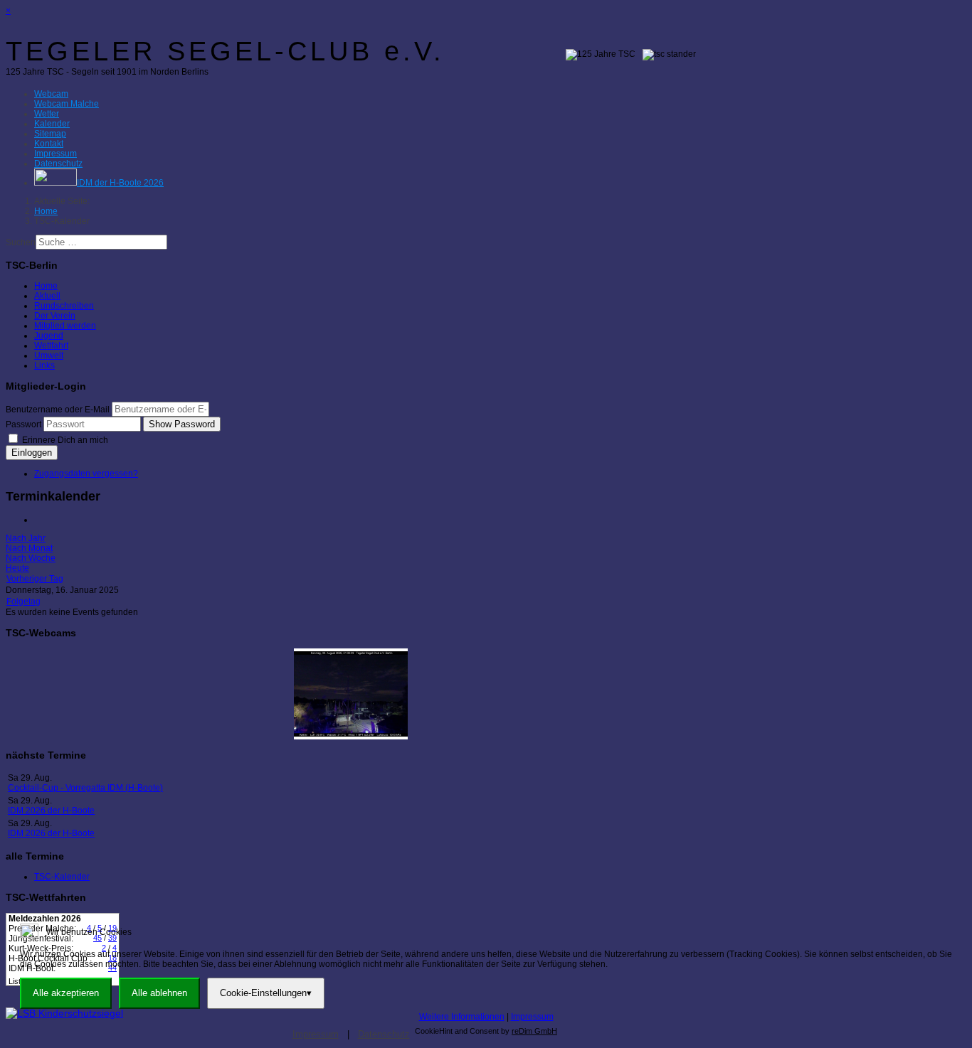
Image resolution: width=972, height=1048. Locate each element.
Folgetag (23, 601)
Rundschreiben (64, 306)
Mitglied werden (65, 326)
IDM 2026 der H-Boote (51, 811)
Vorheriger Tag (34, 579)
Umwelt (48, 355)
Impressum (532, 1017)
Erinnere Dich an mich (64, 440)
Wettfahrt (51, 346)
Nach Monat (29, 548)
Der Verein (54, 316)
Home (46, 286)
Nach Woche (31, 558)
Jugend (48, 336)
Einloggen (31, 452)
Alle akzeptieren (66, 993)
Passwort (23, 424)
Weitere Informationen (462, 1017)
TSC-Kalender (62, 877)
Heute (17, 568)
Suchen (21, 242)
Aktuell (47, 296)
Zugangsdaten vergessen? (86, 473)
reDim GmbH (534, 1031)
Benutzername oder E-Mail (58, 410)
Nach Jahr (26, 538)
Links (44, 365)
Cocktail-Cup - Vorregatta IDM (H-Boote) (85, 788)
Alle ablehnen (159, 993)
